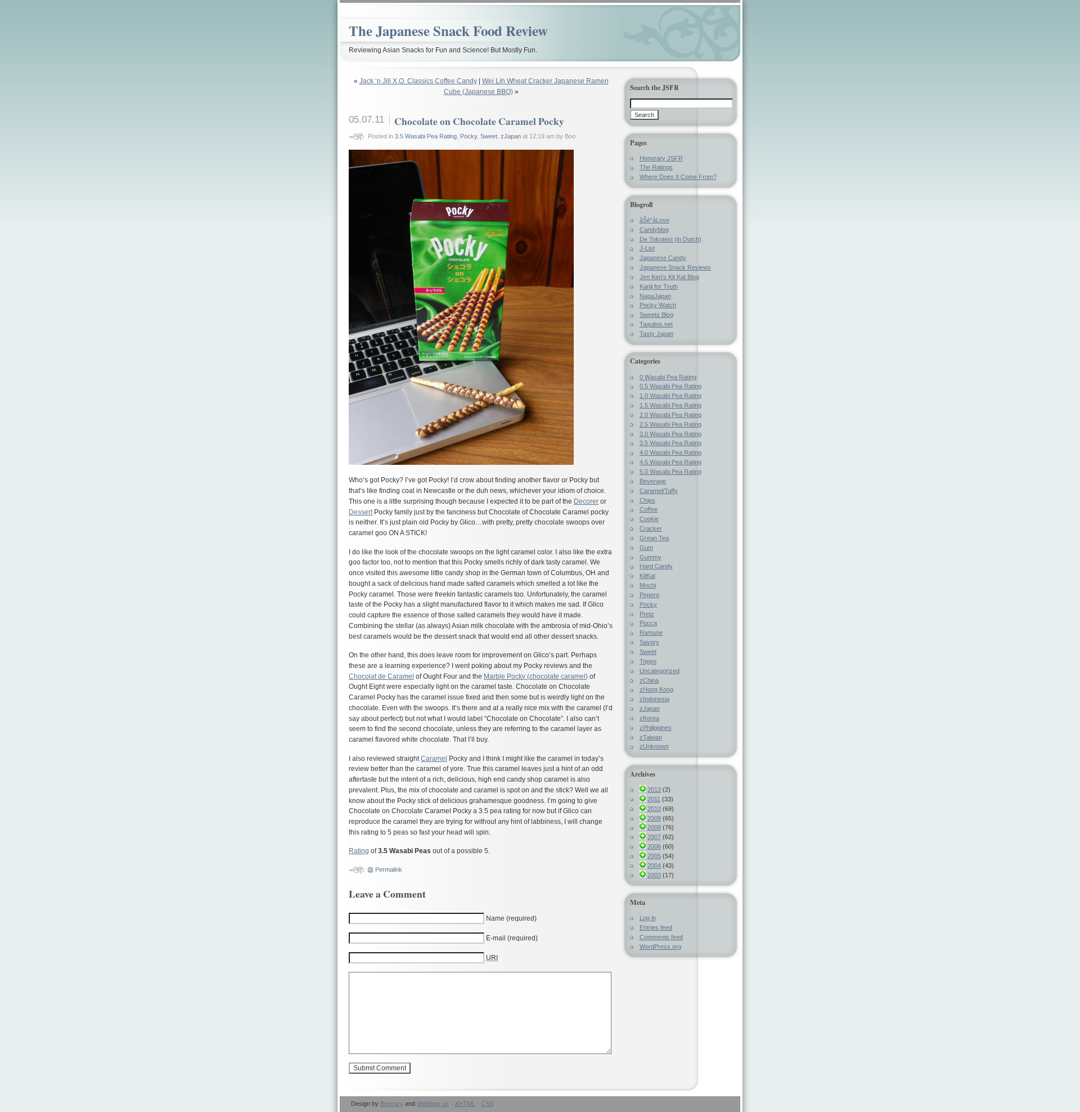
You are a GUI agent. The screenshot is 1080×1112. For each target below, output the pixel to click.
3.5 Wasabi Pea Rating (426, 136)
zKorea (649, 718)
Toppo (648, 661)
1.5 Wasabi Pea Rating (670, 405)
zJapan (511, 136)
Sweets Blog (656, 314)
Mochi (648, 585)
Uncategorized (660, 670)
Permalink (388, 869)
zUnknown (654, 746)
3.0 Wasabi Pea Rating (670, 434)
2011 (653, 799)
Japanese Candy (663, 257)
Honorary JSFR (661, 158)
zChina (649, 680)
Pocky (468, 136)
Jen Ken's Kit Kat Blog (669, 276)
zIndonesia (654, 699)
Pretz (647, 614)
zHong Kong (656, 689)
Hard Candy (656, 566)
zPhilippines (656, 727)
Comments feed (661, 937)
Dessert (360, 512)
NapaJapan (655, 296)
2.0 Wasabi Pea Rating (670, 414)
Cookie (649, 518)
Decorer (586, 501)
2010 (654, 808)
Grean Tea (654, 538)
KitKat (647, 575)
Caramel (434, 759)
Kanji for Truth (659, 286)
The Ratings (656, 167)
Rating (359, 851)
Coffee (649, 509)
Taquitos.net (656, 324)
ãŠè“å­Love (654, 220)
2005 (654, 856)
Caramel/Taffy (659, 490)
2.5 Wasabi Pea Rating (670, 424)
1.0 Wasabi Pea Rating (670, 395)
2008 (654, 827)
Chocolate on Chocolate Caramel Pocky (479, 121)
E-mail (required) (512, 938)
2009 (654, 818)
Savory (649, 642)
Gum (646, 547)
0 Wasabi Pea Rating (668, 377)
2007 (654, 836)
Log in (648, 917)
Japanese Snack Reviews (675, 267)
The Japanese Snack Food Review (448, 30)
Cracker (651, 528)
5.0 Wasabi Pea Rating (670, 471)
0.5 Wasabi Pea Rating (670, 386)
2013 (654, 789)
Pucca (648, 623)
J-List (647, 248)
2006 (654, 846)
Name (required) (511, 918)
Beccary (391, 1103)
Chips (647, 500)
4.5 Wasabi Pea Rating (670, 462)
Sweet (488, 136)
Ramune (651, 632)
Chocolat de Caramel (381, 676)
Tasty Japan (656, 333)
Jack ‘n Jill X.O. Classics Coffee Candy (418, 81)
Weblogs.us (433, 1103)
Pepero (649, 594)
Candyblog (654, 229)
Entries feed (656, 927)
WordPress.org (660, 946)
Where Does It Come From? (678, 176)
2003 (654, 875)
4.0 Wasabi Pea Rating (670, 452)
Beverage (653, 481)
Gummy (651, 557)
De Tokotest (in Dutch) (670, 239)
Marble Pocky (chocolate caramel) (536, 676)
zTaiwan (651, 737)
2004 (654, 865)
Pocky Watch (658, 305)
